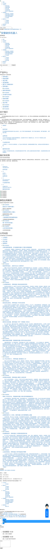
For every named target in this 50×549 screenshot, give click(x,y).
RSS (14, 516)
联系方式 (7, 506)
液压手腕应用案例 (8, 16)
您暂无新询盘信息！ (22, 516)
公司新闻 (7, 20)
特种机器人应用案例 (9, 13)
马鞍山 (22, 515)
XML (17, 516)
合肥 (18, 515)
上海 (6, 515)
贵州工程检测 (7, 470)
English (4, 25)
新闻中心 (4, 19)
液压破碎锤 (7, 9)
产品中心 (4, 4)
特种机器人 (7, 6)
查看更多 (4, 125)
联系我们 (4, 24)
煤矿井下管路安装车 (9, 11)
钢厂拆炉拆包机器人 (8, 223)
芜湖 (20, 515)
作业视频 (7, 17)
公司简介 (7, 484)
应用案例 (4, 12)
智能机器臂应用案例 (9, 15)
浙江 (12, 515)
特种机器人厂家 (18, 29)
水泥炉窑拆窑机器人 (8, 228)
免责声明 (3, 518)
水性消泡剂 (13, 470)
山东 (25, 515)
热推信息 (2, 516)
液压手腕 (7, 8)
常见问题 (7, 23)
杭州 (14, 515)
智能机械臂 (7, 7)
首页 (3, 2)
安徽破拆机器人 (7, 29)
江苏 (8, 515)
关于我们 (4, 3)
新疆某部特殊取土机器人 (9, 212)
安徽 (16, 515)
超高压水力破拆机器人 (8, 206)
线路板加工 (2, 470)
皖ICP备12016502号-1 (8, 512)
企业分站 (6, 516)
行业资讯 (7, 21)
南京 (10, 515)
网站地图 (10, 516)
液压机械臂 (12, 29)
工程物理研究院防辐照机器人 (10, 217)
